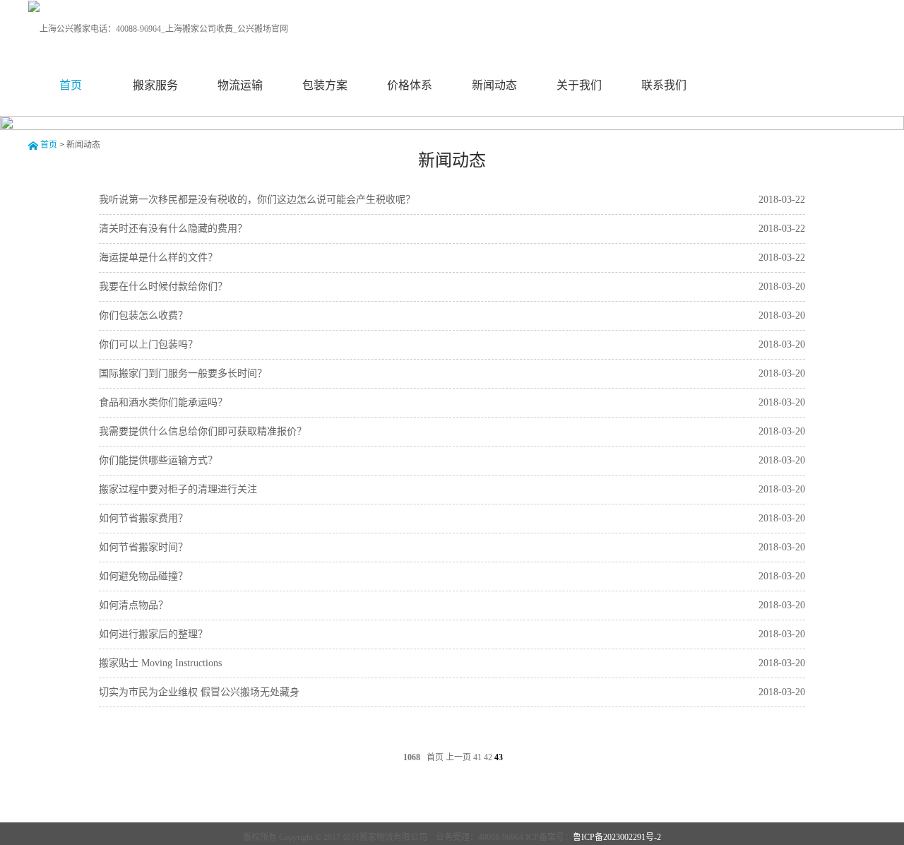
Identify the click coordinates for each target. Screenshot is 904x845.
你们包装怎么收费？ (143, 315)
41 (477, 757)
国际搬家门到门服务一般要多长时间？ (183, 373)
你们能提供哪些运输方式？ (158, 460)
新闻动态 (494, 85)
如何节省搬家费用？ (143, 518)
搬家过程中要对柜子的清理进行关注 (178, 489)
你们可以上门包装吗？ (148, 344)
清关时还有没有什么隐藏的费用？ (173, 228)
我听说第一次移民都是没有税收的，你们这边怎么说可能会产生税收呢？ (257, 199)
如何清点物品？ (133, 605)
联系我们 (663, 85)
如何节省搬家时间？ (143, 547)
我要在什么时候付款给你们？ (163, 286)
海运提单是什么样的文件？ (158, 257)
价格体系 (409, 85)
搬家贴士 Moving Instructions (160, 663)
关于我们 (579, 85)
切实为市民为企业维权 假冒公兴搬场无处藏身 (199, 692)
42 (488, 757)
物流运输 (240, 85)
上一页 (458, 757)
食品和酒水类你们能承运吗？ (163, 402)
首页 (70, 85)
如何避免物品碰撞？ (143, 576)
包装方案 (324, 85)
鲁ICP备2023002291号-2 (617, 837)
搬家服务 (155, 85)
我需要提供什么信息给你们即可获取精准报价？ (203, 431)
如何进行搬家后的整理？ (153, 634)
